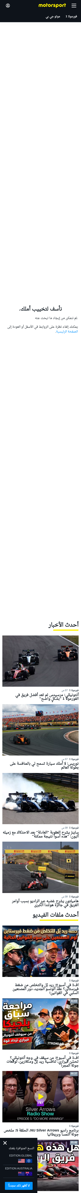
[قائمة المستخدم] (8, 6)
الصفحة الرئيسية (67, 332)
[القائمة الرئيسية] (74, 5)
